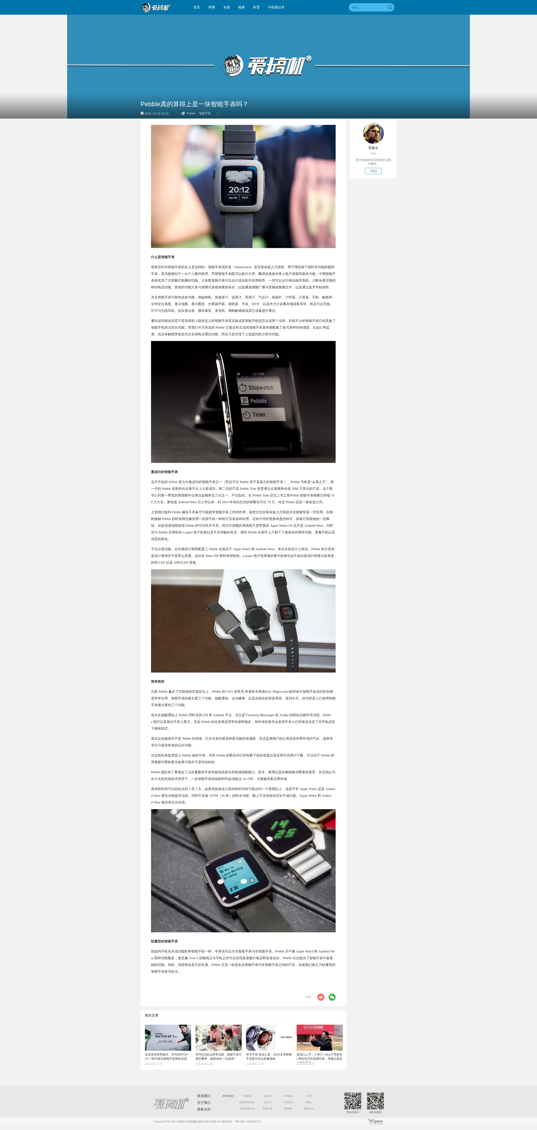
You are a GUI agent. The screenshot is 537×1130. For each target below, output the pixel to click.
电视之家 (268, 1108)
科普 (256, 7)
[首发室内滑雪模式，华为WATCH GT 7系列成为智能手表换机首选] (168, 1038)
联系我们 (204, 1096)
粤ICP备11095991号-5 (248, 1121)
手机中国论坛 (247, 1108)
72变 (309, 1096)
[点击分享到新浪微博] (321, 997)
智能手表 (205, 113)
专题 (226, 7)
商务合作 (204, 1109)
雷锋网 (247, 1096)
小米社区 (288, 1102)
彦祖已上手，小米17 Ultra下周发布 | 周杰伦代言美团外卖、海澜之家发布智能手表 (319, 1059)
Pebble (191, 113)
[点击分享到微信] (332, 997)
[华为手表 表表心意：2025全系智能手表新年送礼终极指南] (269, 1038)
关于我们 (204, 1102)
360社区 (288, 1096)
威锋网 (288, 1108)
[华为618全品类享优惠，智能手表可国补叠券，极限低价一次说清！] (219, 1038)
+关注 (373, 171)
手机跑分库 (276, 7)
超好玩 (267, 1096)
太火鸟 (267, 1102)
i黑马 (309, 1102)
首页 (196, 7)
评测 (211, 7)
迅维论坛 (309, 1108)
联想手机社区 (247, 1102)
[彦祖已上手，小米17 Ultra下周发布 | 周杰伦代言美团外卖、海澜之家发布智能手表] (320, 1038)
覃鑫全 (373, 148)
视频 (241, 7)
